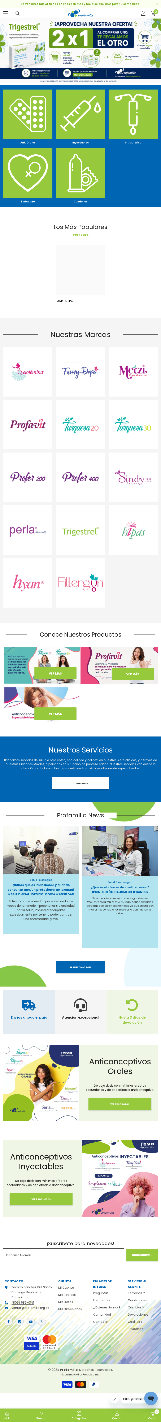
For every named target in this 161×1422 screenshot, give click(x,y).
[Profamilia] (27, 114)
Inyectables (80, 142)
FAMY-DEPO (65, 301)
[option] (80, 51)
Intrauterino (133, 142)
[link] (41, 1415)
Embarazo (28, 201)
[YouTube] (31, 1322)
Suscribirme (142, 1255)
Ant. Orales (27, 142)
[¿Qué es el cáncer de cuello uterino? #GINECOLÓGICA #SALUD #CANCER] (120, 851)
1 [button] (74, 78)
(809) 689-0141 (23, 1302)
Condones (80, 201)
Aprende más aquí (81, 967)
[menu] (5, 13)
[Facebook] (9, 1322)
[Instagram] (20, 1322)
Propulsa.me (91, 1374)
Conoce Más (80, 783)
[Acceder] (143, 13)
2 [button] (78, 78)
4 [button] (87, 78)
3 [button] (83, 78)
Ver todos (80, 235)
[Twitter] (42, 1322)
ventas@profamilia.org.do (30, 1308)
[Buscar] (17, 13)
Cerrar (157, 4)
